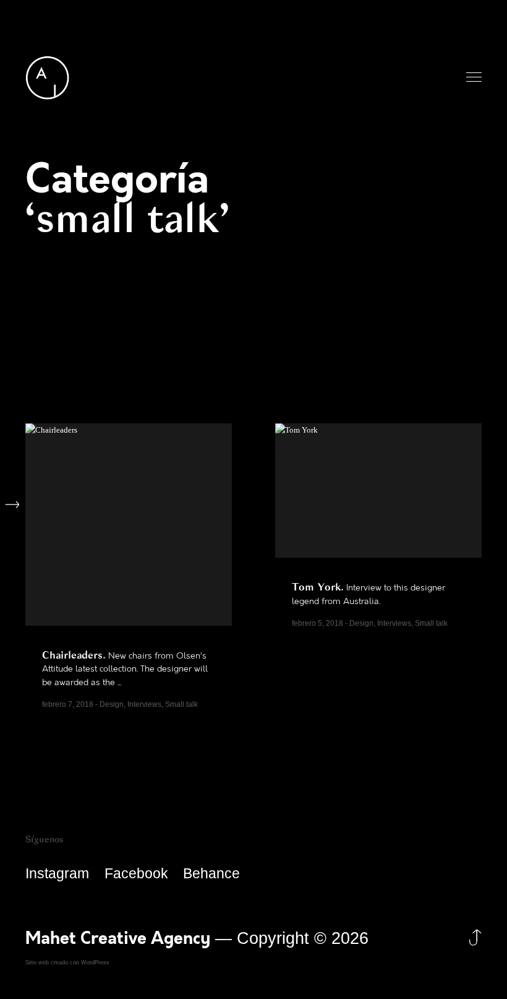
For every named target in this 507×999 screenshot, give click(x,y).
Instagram (57, 873)
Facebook (136, 873)
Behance (211, 873)
